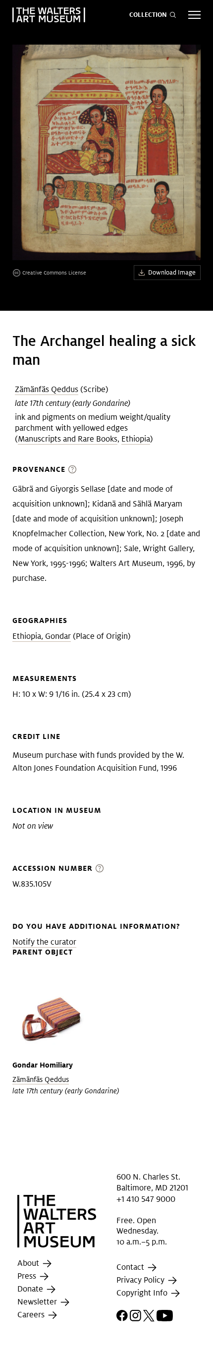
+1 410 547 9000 (145, 1199)
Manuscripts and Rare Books (67, 439)
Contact (131, 1267)
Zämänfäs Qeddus (46, 389)
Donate (31, 1289)
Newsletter (38, 1302)
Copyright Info (142, 1293)
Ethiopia (135, 439)
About (29, 1263)
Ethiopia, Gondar (41, 636)
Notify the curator (44, 942)
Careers (32, 1314)
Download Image (172, 272)
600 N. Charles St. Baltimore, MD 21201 (152, 1182)
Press (27, 1276)
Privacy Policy (141, 1280)
